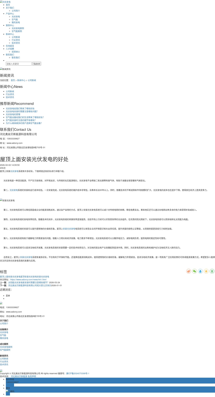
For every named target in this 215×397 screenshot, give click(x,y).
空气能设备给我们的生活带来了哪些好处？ (25, 117)
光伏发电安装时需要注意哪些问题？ (22, 111)
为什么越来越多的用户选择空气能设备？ (24, 123)
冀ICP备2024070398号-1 (77, 373)
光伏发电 (16, 16)
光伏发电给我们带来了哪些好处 (20, 108)
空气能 (15, 19)
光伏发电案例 (18, 28)
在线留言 (10, 45)
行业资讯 (16, 39)
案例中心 (10, 25)
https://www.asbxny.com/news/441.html (28, 279)
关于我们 (10, 7)
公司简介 (16, 10)
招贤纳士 (16, 51)
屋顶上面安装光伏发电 (10, 276)
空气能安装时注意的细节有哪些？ (21, 120)
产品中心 (10, 13)
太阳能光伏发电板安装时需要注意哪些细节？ (28, 282)
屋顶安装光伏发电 (28, 276)
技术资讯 (16, 42)
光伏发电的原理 (13, 114)
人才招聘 (10, 48)
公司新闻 (16, 36)
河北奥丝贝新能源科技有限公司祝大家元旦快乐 (29, 285)
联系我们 (10, 54)
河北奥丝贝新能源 (19, 376)
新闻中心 (10, 34)
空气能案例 (17, 31)
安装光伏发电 (69, 228)
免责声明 (32, 376)
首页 (8, 4)
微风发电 (16, 22)
